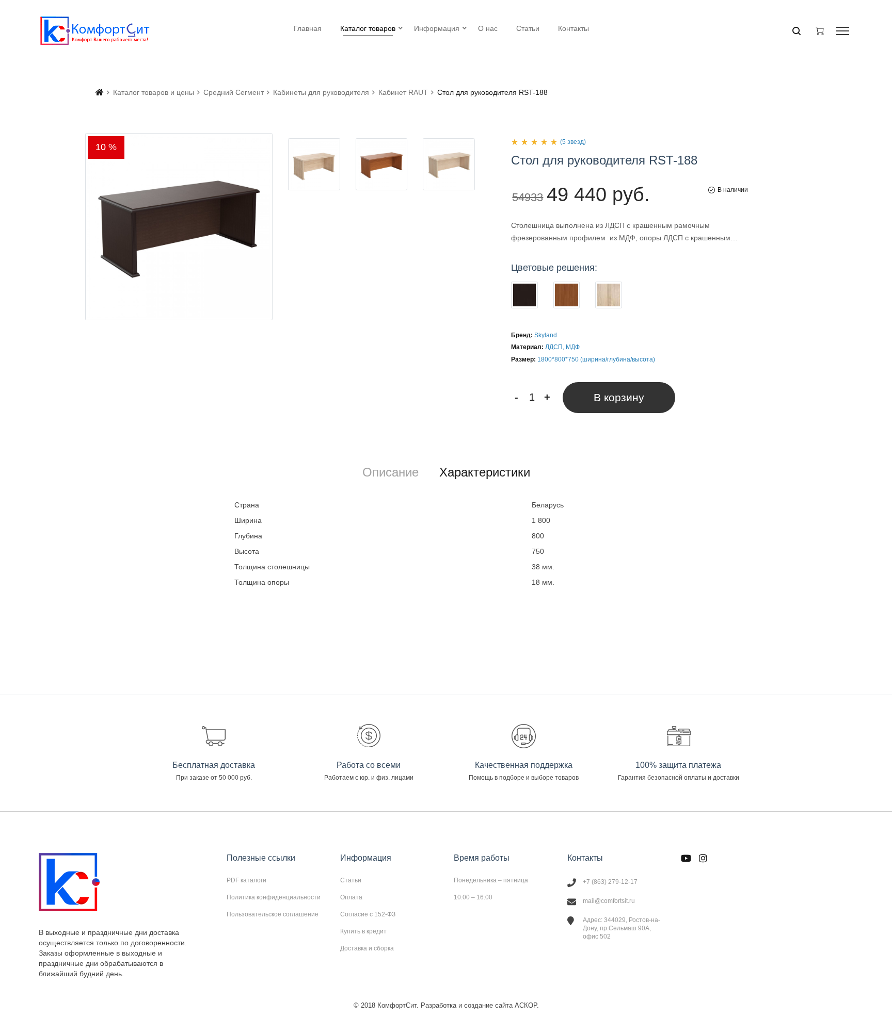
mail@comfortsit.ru (609, 901)
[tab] (390, 472)
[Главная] (99, 92)
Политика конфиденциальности (274, 897)
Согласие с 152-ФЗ (367, 914)
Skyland (545, 335)
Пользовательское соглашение (272, 914)
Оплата (351, 897)
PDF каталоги (246, 880)
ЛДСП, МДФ (562, 347)
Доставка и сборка (367, 948)
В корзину (619, 397)
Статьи (350, 880)
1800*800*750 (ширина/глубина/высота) (596, 359)
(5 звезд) (573, 141)
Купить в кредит (363, 931)
